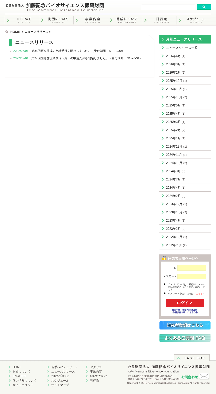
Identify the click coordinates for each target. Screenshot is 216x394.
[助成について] (125, 26)
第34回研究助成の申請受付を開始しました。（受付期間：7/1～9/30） (78, 50)
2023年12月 (174, 204)
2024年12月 (174, 146)
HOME (17, 367)
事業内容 (96, 371)
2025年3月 (173, 122)
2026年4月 (173, 56)
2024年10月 (174, 163)
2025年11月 (174, 89)
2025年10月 (174, 97)
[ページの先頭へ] (192, 359)
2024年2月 (173, 196)
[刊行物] (159, 26)
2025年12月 (174, 80)
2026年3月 (173, 64)
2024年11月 (174, 154)
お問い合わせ (60, 376)
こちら (199, 293)
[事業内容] (91, 26)
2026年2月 (173, 72)
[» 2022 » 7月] (54, 10)
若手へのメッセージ (64, 367)
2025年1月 (173, 138)
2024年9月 (173, 171)
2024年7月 (173, 179)
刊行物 (94, 380)
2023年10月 (174, 212)
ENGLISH (19, 376)
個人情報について (24, 380)
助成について (99, 376)
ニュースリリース (36, 31)
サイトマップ (60, 385)
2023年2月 (173, 228)
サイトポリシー (23, 385)
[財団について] (56, 26)
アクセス (96, 367)
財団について (21, 371)
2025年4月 (173, 113)
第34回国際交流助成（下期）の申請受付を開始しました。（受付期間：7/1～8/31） (86, 58)
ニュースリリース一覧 (182, 48)
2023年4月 (173, 220)
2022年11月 (174, 245)
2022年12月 (174, 237)
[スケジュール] (194, 26)
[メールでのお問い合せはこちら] (168, 380)
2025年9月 (173, 105)
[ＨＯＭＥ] (22, 26)
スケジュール (60, 380)
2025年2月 (173, 130)
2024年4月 (173, 187)
